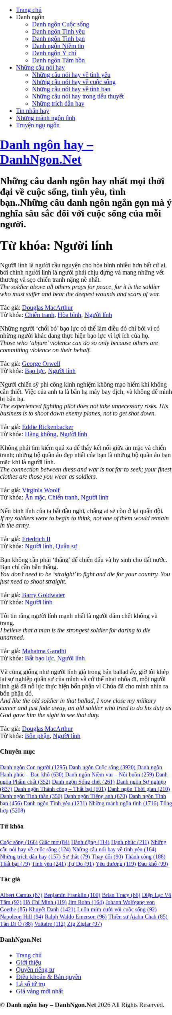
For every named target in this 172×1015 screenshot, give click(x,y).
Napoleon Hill (21, 917)
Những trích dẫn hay (58, 103)
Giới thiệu (28, 962)
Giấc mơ (54, 842)
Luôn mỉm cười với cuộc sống (117, 910)
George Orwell (41, 363)
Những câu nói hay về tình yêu (71, 74)
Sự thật (76, 857)
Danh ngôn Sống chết (83, 782)
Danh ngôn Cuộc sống (60, 24)
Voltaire (50, 924)
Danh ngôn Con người (33, 767)
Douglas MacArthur (47, 307)
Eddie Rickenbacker (47, 426)
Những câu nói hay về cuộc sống (74, 81)
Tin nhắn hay (32, 110)
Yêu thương (116, 864)
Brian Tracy (121, 895)
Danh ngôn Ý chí (54, 53)
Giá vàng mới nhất (39, 991)
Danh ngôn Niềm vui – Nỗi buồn (109, 775)
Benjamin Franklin (72, 895)
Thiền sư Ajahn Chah (138, 917)
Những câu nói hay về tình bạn (71, 89)
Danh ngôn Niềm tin (58, 45)
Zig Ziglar (84, 924)
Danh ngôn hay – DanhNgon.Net (46, 151)
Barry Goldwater (43, 595)
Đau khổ (153, 864)
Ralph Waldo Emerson (76, 917)
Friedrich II (36, 539)
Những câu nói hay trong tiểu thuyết (78, 96)
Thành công (145, 857)
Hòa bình (69, 314)
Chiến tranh (39, 314)
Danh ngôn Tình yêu (58, 31)
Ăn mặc (35, 497)
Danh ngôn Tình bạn (58, 38)
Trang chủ (29, 9)
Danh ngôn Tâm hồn (58, 60)
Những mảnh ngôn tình (45, 117)
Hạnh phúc (130, 842)
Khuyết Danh (52, 910)
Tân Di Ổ (16, 924)
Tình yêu (49, 864)
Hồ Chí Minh (45, 902)
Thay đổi (107, 857)
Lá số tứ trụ (30, 984)
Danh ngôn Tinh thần (31, 796)
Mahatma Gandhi (44, 651)
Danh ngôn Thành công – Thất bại (60, 789)
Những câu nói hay (40, 67)
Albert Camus (21, 895)
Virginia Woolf (41, 490)
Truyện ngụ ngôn (38, 125)
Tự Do (81, 864)
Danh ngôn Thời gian (139, 789)
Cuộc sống (19, 842)
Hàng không (40, 434)
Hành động (90, 842)
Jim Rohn (86, 902)
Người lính (98, 314)
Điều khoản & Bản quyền (48, 976)
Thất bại (15, 864)
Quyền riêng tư (35, 969)
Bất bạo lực (39, 658)
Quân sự (66, 546)
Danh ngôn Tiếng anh (95, 796)
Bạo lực (35, 370)
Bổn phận (37, 735)
